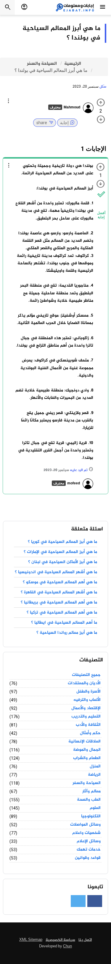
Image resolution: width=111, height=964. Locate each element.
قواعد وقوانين (88, 858)
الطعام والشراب (87, 758)
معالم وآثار (91, 791)
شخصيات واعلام (86, 833)
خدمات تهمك (89, 849)
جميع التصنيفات (86, 675)
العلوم (95, 808)
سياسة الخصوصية (60, 940)
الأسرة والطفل (88, 691)
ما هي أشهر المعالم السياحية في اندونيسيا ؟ (56, 572)
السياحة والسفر (87, 783)
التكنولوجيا (91, 816)
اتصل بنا (85, 940)
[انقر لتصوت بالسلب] (101, 119)
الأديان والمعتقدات (84, 683)
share (41, 122)
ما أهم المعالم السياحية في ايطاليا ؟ (64, 623)
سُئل (102, 87)
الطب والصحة (89, 800)
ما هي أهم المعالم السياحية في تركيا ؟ (62, 612)
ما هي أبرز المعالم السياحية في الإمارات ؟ (60, 552)
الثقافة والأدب (88, 725)
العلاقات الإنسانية (84, 741)
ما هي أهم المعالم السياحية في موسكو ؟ (60, 582)
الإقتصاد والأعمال (86, 708)
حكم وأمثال (90, 733)
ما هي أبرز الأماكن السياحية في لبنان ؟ (62, 562)
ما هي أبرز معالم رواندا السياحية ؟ (66, 633)
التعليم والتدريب (86, 716)
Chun (67, 946)
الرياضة (94, 775)
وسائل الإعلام (89, 841)
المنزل (95, 766)
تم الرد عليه (79, 470)
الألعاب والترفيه (87, 700)
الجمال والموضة (87, 750)
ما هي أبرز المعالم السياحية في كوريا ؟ (62, 542)
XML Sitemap (30, 940)
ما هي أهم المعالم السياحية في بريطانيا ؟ (59, 602)
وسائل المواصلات (85, 824)
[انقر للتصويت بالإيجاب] (101, 103)
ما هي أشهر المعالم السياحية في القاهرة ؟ (59, 592)
